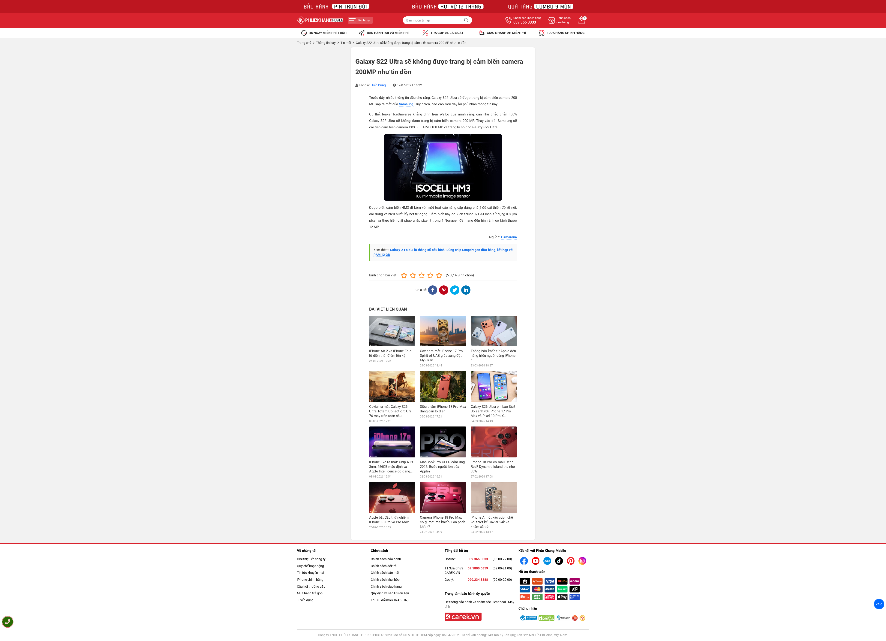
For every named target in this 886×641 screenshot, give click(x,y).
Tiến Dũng (378, 85)
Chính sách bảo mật (385, 572)
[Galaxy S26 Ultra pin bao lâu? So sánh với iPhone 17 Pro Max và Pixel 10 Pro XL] (494, 386)
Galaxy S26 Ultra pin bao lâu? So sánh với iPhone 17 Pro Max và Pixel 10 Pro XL (493, 411)
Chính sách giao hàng (386, 586)
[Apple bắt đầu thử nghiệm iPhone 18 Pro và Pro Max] (392, 497)
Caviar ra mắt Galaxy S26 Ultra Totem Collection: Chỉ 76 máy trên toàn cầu (390, 411)
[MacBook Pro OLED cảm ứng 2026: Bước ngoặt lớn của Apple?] (443, 441)
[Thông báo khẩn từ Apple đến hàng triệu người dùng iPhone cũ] (494, 331)
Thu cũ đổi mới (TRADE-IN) (390, 600)
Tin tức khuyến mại (310, 572)
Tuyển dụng (305, 600)
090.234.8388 (478, 579)
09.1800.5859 (478, 568)
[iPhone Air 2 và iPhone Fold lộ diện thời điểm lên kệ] (392, 331)
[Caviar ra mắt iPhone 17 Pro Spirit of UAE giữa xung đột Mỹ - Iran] (443, 331)
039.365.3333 (478, 559)
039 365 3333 (524, 22)
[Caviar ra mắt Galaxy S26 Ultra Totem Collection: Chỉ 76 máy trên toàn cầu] (392, 386)
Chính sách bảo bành (386, 559)
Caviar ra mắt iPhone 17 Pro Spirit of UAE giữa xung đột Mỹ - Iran (441, 355)
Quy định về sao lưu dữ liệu (390, 593)
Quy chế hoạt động (310, 566)
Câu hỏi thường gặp (311, 586)
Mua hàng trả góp (310, 593)
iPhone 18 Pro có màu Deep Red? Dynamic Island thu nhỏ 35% (493, 466)
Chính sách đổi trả (384, 566)
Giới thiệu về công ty (311, 559)
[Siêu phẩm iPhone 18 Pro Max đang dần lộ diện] (443, 386)
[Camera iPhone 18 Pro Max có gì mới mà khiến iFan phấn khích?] (443, 497)
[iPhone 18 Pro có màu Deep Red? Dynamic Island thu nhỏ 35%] (494, 441)
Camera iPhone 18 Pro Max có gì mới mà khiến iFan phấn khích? (442, 522)
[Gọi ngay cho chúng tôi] (7, 622)
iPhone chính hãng (310, 579)
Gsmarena (509, 237)
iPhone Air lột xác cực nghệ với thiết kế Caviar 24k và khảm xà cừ (492, 522)
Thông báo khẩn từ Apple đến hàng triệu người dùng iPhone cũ (493, 355)
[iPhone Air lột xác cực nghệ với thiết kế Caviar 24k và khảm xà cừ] (494, 497)
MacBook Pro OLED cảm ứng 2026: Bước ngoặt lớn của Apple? (442, 466)
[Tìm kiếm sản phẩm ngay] (466, 20)
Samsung (406, 104)
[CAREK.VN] (462, 616)
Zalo (879, 604)
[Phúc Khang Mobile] (320, 20)
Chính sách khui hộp (385, 579)
